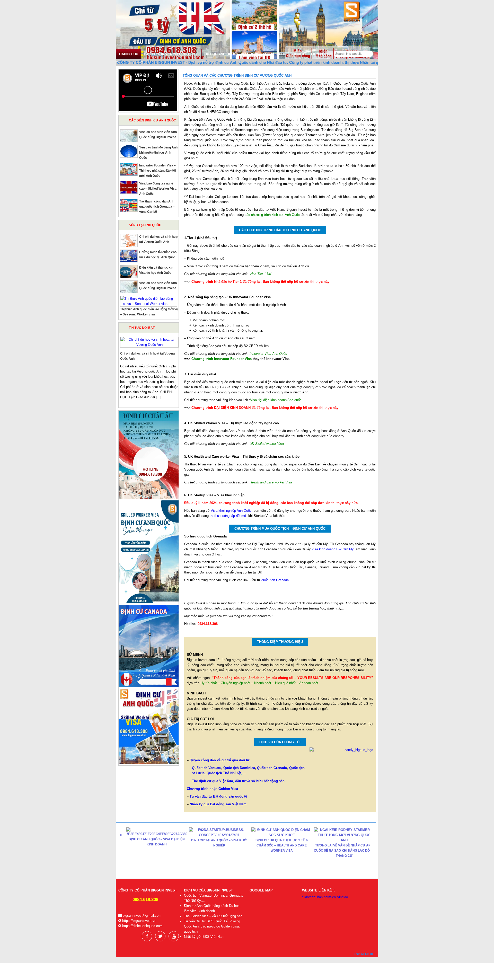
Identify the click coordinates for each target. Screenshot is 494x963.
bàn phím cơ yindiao (332, 897)
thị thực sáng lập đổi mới (228, 516)
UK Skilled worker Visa (267, 444)
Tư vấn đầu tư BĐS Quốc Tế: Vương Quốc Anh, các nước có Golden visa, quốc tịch (212, 926)
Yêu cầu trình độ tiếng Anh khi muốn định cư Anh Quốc (158, 153)
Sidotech (308, 897)
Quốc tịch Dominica (239, 768)
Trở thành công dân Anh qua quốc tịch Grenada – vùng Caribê (157, 207)
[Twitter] (160, 936)
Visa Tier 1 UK (260, 274)
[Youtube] (174, 936)
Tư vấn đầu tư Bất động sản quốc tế (218, 796)
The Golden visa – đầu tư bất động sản (213, 916)
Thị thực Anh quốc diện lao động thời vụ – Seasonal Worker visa (345, 837)
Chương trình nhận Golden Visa (212, 789)
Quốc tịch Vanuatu (206, 768)
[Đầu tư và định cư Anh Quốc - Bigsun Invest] (247, 30)
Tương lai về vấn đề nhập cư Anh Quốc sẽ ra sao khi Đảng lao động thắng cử (282, 851)
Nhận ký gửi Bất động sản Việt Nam (218, 804)
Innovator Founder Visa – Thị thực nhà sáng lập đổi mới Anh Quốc (157, 171)
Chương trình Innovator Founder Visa (221, 359)
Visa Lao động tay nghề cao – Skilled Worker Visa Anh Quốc (158, 189)
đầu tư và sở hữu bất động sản (260, 781)
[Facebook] (147, 936)
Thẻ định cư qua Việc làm (212, 781)
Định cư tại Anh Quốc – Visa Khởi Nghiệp (158, 842)
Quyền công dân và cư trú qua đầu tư (219, 760)
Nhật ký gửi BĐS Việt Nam (204, 937)
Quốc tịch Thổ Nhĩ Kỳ (224, 773)
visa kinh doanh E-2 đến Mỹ (333, 549)
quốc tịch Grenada (274, 580)
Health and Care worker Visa (271, 482)
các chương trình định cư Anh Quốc (272, 215)
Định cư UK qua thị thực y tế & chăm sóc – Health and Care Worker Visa (220, 845)
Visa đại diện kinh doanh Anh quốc (276, 400)
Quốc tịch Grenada (272, 768)
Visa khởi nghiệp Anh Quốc (231, 511)
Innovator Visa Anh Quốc (268, 354)
